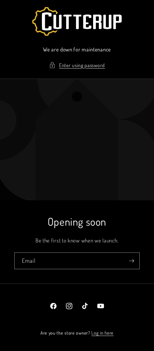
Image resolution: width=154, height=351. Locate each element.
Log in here (102, 333)
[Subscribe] (131, 260)
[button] (77, 65)
